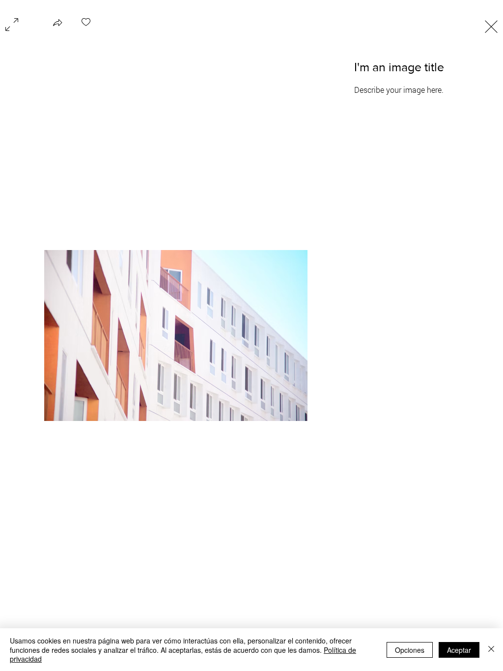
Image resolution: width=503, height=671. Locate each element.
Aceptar (459, 650)
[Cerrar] (491, 649)
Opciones (409, 650)
